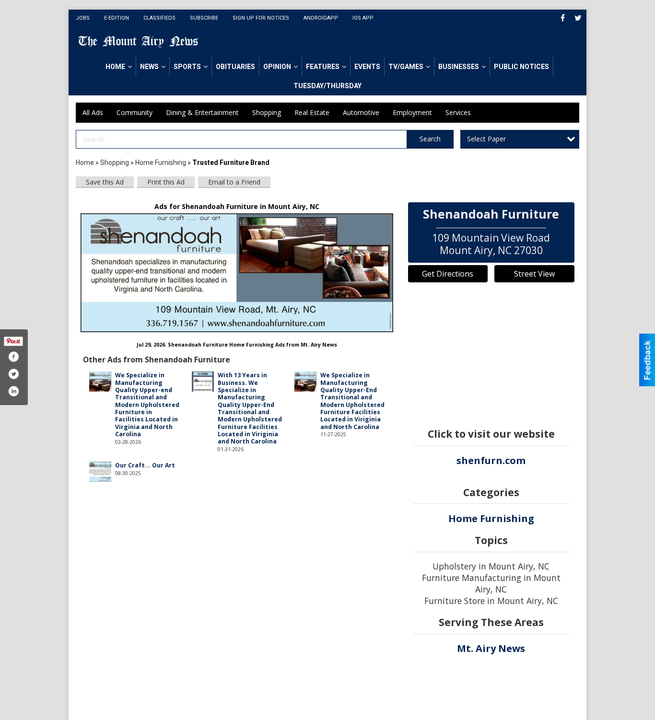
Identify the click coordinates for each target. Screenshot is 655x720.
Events (367, 66)
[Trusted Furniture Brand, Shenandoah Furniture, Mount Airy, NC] (237, 273)
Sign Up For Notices (261, 18)
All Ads (92, 112)
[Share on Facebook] (13, 356)
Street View (534, 273)
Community (134, 112)
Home (115, 66)
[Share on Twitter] (13, 374)
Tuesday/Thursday (327, 86)
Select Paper (486, 138)
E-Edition (116, 18)
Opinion (277, 66)
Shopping (266, 112)
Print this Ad (166, 181)
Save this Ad (105, 181)
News (149, 66)
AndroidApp (321, 18)
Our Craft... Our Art (145, 465)
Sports (187, 66)
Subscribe (204, 18)
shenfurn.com (491, 460)
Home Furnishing (160, 162)
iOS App (363, 18)
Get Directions (447, 273)
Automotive (361, 112)
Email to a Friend (234, 181)
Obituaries (235, 66)
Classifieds (159, 18)
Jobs (83, 18)
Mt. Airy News (491, 648)
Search (430, 138)
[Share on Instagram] (13, 391)
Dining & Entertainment (202, 112)
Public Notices (521, 66)
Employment (412, 112)
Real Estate (311, 112)
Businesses (458, 66)
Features (322, 66)
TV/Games (405, 66)
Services (458, 112)
